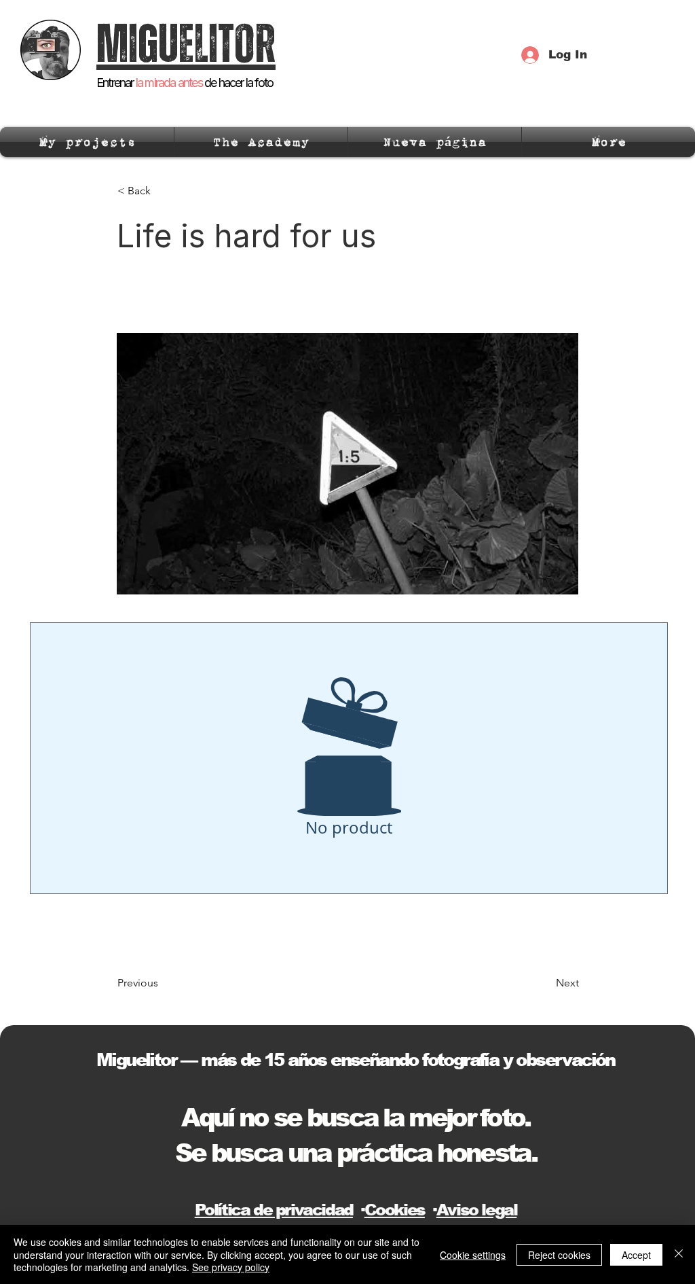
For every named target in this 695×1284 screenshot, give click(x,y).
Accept (636, 1255)
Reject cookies (559, 1255)
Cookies (394, 1209)
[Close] (679, 1254)
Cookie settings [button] (473, 1255)
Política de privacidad (274, 1209)
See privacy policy (230, 1267)
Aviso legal (476, 1209)
